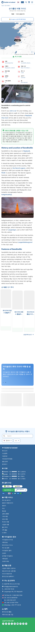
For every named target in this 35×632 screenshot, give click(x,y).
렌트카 (4, 505)
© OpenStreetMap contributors (27, 54)
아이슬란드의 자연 (7, 539)
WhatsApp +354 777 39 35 (12, 605)
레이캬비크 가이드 (7, 545)
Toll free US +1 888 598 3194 (13, 595)
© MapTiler (17, 54)
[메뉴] (32, 2)
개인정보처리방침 (7, 459)
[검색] (26, 2)
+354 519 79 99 (9, 589)
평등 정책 (5, 461)
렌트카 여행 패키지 (7, 503)
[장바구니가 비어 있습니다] (29, 2)
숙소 (3, 508)
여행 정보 (5, 542)
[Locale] (18, 2)
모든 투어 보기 (28, 334)
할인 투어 (5, 527)
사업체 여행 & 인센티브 (9, 568)
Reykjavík (26, 151)
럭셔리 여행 (5, 522)
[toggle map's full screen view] (32, 52)
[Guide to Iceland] (8, 2)
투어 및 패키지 (6, 500)
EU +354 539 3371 (10, 600)
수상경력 (4, 453)
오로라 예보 (5, 561)
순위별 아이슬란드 (7, 556)
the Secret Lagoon (19, 168)
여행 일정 (5, 558)
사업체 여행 (5, 524)
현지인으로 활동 (6, 612)
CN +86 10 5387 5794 (11, 602)
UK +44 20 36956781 (11, 597)
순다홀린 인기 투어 (7, 287)
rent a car (13, 111)
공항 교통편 (5, 513)
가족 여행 (5, 516)
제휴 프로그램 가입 (7, 614)
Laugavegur (12, 230)
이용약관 (4, 456)
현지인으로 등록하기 (8, 576)
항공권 (4, 511)
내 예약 (4, 532)
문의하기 (4, 464)
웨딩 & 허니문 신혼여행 (9, 571)
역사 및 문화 (5, 548)
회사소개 (4, 450)
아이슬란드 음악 (6, 550)
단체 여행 (5, 519)
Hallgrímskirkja (6, 194)
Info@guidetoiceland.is (11, 586)
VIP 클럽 (4, 530)
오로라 (4, 553)
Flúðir (3, 173)
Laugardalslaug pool (25, 242)
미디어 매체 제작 (7, 573)
